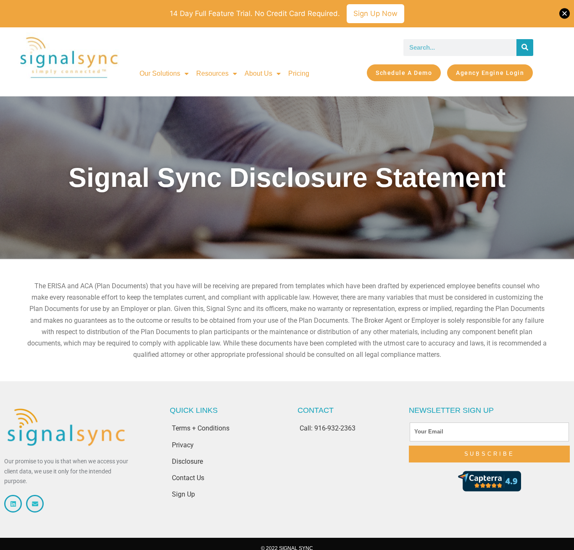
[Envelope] (35, 504)
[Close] (564, 13)
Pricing (298, 73)
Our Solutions (160, 73)
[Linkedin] (13, 504)
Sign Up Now (375, 13)
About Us (258, 73)
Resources (212, 73)
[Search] (524, 47)
